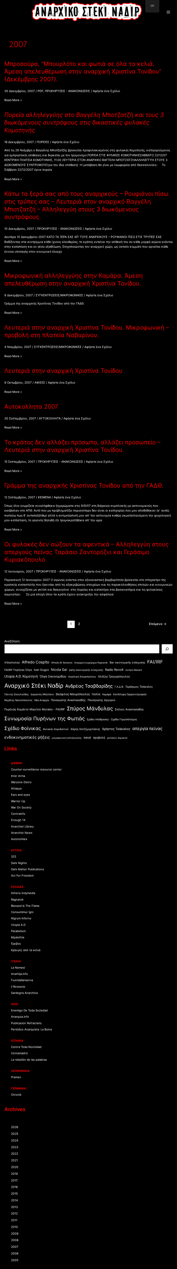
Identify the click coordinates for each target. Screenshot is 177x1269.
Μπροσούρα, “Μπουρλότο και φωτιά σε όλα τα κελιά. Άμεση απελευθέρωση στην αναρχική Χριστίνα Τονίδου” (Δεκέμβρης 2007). (82, 71)
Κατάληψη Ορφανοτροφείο (130, 694)
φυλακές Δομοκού (117, 738)
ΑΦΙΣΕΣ (40, 382)
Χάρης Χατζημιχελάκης (85, 729)
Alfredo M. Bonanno (61, 662)
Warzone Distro (21, 782)
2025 (14, 1133)
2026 (14, 1127)
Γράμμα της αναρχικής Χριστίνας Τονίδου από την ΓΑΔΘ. (84, 485)
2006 (15, 1253)
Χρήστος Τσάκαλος (116, 729)
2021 (14, 1160)
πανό (87, 737)
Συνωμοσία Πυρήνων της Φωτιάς (44, 718)
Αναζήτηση (12, 641)
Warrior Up (18, 801)
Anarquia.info (20, 1016)
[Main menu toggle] (168, 12)
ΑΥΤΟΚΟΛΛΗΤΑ (50, 418)
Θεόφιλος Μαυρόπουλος (73, 694)
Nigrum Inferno (21, 918)
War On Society (21, 807)
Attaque (16, 788)
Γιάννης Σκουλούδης (16, 694)
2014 (14, 1200)
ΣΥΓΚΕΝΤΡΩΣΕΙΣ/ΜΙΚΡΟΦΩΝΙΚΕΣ (59, 295)
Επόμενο (157, 624)
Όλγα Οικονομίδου (53, 676)
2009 (15, 1233)
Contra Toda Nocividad (26, 1047)
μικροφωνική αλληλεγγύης (67, 738)
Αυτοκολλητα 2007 (31, 406)
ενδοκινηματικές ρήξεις (27, 737)
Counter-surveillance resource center (36, 769)
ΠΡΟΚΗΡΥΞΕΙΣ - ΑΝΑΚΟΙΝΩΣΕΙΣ (67, 91)
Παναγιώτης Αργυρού (101, 700)
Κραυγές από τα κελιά (25, 950)
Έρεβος (16, 943)
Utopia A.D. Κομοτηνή (21, 676)
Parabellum (18, 931)
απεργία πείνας (147, 728)
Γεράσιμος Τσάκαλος (139, 686)
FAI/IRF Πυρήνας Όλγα (18, 669)
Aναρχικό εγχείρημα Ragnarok (91, 662)
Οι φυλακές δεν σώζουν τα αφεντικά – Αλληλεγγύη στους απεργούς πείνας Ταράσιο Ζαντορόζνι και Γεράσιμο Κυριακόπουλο (86, 551)
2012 (14, 1213)
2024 (14, 1140)
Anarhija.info (19, 974)
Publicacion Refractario (26, 1023)
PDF (40, 91)
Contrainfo (18, 813)
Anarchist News (21, 832)
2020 (14, 1167)
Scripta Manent (133, 670)
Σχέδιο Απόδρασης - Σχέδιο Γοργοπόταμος (112, 719)
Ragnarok (17, 899)
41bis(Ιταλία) (12, 662)
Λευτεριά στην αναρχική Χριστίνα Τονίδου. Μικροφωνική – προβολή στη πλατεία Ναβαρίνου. (86, 331)
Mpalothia (17, 937)
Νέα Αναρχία (41, 700)
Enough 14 (18, 820)
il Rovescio (18, 986)
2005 (14, 1260)
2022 (14, 1153)
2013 (14, 1207)
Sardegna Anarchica (24, 993)
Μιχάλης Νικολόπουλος (18, 700)
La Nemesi (18, 967)
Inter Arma (18, 776)
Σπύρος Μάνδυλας (90, 708)
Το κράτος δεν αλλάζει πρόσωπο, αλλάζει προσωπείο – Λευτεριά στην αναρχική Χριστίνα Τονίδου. (82, 446)
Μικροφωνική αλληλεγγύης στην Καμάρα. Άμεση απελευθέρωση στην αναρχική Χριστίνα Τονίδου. (73, 279)
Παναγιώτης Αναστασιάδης (68, 700)
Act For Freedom (22, 875)
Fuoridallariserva (22, 980)
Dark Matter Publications (27, 869)
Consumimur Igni (22, 912)
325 (13, 856)
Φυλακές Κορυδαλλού (56, 729)
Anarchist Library (22, 826)
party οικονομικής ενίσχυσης (86, 669)
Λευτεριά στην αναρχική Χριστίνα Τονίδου (63, 370)
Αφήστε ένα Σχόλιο (106, 91)
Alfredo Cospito (35, 662)
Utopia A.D (18, 924)
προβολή (99, 737)
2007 (14, 1246)
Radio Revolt (114, 670)
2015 (14, 1193)
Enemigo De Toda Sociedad (29, 1010)
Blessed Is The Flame (25, 905)
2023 (14, 1147)
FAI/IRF (155, 662)
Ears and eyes (20, 794)
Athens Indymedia (23, 893)
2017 (14, 1180)
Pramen (16, 1077)
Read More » (13, 100)
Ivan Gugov (41, 669)
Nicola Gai (59, 670)
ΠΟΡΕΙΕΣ (43, 142)
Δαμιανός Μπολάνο (42, 694)
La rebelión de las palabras (29, 1059)
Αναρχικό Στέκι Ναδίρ (33, 685)
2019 (14, 1173)
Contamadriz (19, 1053)
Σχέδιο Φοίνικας (22, 728)
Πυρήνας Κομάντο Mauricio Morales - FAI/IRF (34, 709)
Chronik (16, 1094)
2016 (14, 1187)
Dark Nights (19, 863)
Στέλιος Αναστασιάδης (129, 709)
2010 (14, 1227)
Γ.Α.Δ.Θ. (119, 686)
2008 (14, 1240)
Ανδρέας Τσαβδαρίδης (89, 686)
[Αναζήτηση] (167, 649)
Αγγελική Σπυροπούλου (82, 676)
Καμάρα (106, 694)
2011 (14, 1220)
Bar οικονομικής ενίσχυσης (127, 662)
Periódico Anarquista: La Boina (31, 1029)
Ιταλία (96, 694)
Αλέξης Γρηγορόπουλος (114, 676)
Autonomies (19, 839)
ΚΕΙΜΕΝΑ (44, 497)
